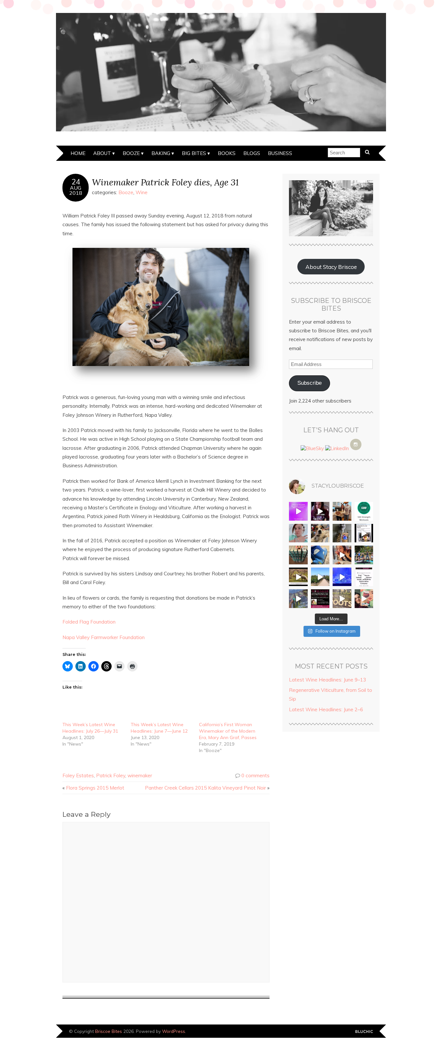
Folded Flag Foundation (89, 622)
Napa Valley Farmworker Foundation (103, 637)
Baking (160, 153)
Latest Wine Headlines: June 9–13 (327, 680)
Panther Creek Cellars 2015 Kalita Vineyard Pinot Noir (205, 788)
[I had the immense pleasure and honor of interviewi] (364, 577)
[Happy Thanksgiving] (342, 511)
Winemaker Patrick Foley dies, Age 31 (165, 182)
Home (78, 153)
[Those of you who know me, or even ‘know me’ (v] (298, 577)
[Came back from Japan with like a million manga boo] (298, 555)
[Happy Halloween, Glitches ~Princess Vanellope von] (298, 533)
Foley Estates (78, 775)
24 (76, 181)
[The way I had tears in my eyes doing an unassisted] (364, 511)
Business (280, 153)
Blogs (251, 153)
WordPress (173, 1031)
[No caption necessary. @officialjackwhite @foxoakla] (342, 577)
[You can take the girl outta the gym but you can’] (364, 555)
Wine (142, 192)
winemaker (139, 775)
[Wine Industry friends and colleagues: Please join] (320, 598)
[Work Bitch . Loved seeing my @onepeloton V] (298, 511)
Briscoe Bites (108, 1031)
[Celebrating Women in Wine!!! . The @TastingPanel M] (298, 598)
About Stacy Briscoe (331, 266)
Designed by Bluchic (364, 1032)
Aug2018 (75, 190)
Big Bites (194, 153)
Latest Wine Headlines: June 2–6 (326, 709)
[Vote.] (342, 533)
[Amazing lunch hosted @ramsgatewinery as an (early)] (320, 577)
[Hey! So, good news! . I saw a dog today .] (320, 533)
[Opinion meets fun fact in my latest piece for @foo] (364, 533)
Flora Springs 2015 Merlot (95, 788)
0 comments (255, 775)
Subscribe (309, 383)
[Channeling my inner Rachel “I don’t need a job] (320, 555)
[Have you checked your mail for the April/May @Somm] (342, 598)
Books (227, 153)
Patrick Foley (110, 775)
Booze (131, 153)
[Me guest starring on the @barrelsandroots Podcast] (320, 511)
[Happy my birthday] (342, 555)
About (102, 153)
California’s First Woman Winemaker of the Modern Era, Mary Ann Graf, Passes (228, 731)
